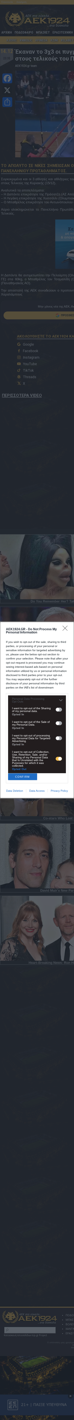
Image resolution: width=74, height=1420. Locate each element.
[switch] (59, 710)
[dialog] (37, 710)
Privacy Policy (59, 790)
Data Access (37, 790)
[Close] (66, 629)
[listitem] (37, 700)
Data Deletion (14, 790)
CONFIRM (22, 776)
